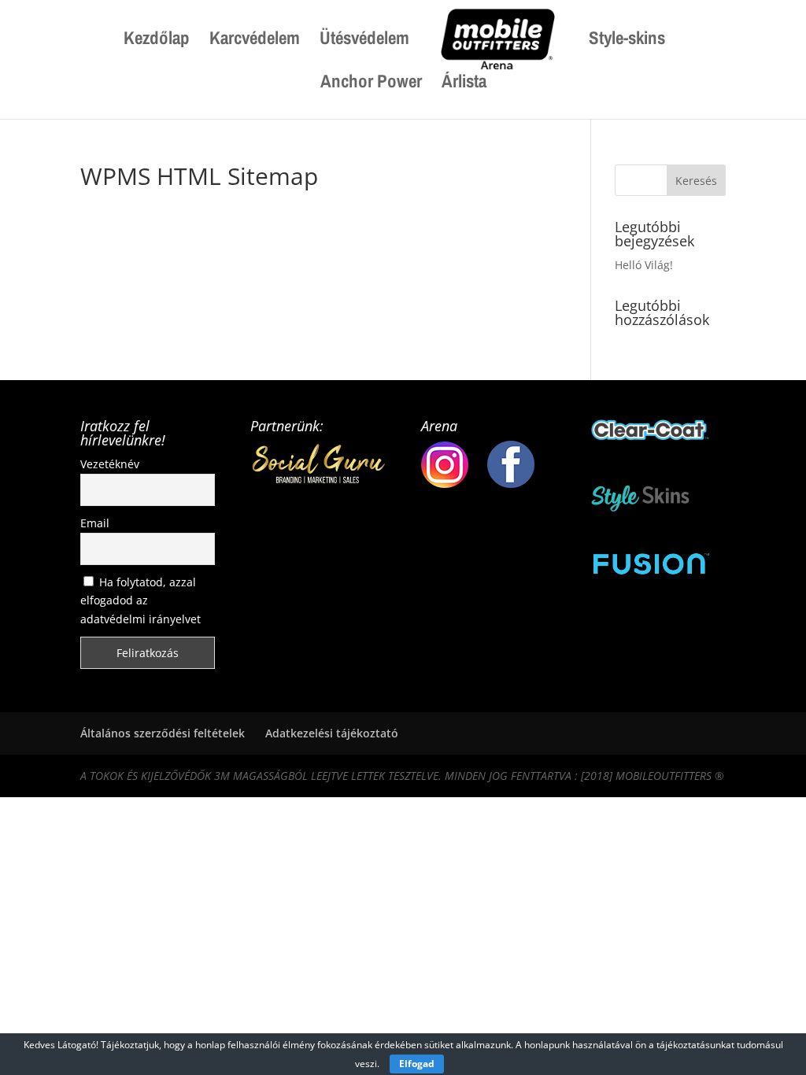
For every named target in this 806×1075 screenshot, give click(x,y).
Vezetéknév (109, 463)
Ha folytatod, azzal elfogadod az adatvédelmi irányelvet (140, 600)
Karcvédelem (254, 41)
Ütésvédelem (364, 41)
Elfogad (416, 1063)
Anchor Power (371, 84)
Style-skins (627, 41)
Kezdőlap (157, 41)
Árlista (464, 84)
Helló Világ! (644, 264)
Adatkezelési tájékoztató (331, 733)
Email (94, 522)
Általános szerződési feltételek (162, 733)
